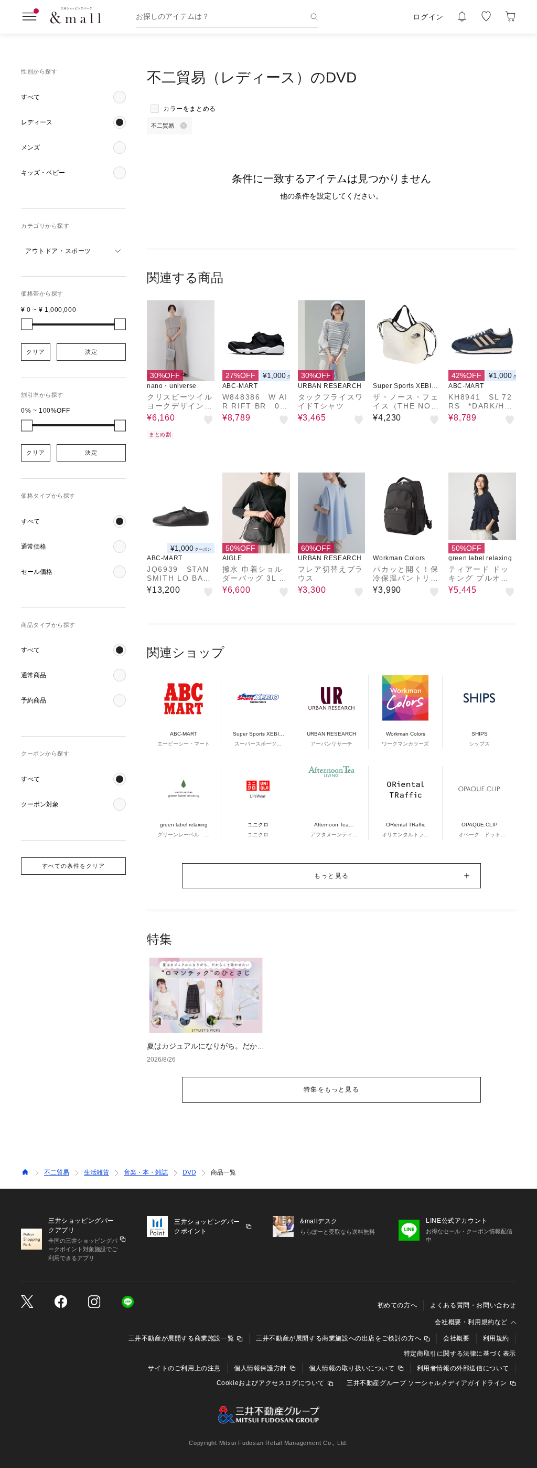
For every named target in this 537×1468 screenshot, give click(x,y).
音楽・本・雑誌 (146, 1172)
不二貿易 (56, 1172)
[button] (73, 97)
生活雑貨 (96, 1172)
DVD (189, 1172)
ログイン (428, 16)
